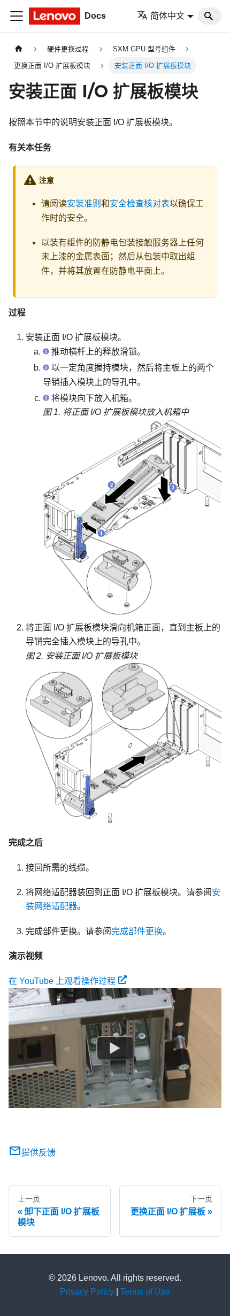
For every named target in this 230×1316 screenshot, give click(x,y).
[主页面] (19, 49)
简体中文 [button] (167, 15)
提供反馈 (38, 1152)
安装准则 (84, 203)
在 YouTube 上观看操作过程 (62, 981)
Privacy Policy (87, 1291)
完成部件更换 (137, 931)
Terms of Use (145, 1291)
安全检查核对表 (140, 203)
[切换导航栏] (17, 16)
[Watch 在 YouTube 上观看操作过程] (115, 1048)
